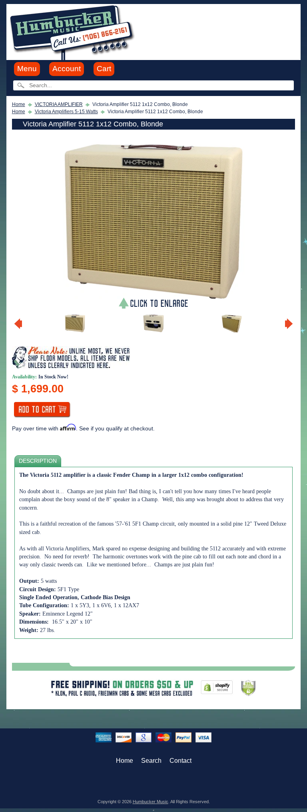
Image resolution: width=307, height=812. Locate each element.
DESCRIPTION (38, 461)
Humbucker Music (150, 801)
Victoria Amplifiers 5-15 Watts (66, 111)
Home (18, 104)
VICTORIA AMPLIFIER (59, 104)
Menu (27, 68)
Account (66, 68)
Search (151, 760)
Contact (180, 760)
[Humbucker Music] (73, 31)
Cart (104, 68)
